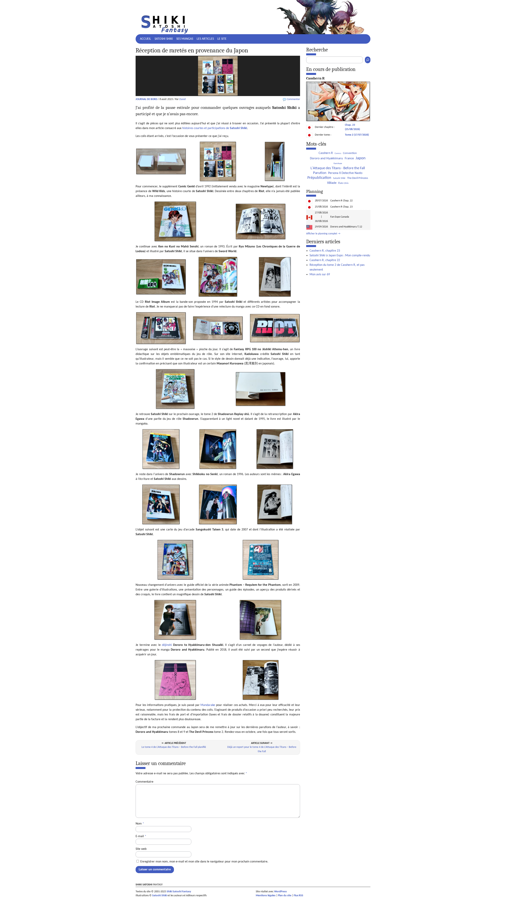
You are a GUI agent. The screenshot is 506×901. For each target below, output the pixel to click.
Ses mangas (184, 39)
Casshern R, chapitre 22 (325, 260)
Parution (319, 173)
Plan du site (284, 895)
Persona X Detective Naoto (345, 173)
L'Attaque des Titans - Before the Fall (338, 168)
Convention (350, 153)
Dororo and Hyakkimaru (326, 158)
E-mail (141, 836)
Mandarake (207, 705)
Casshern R (326, 153)
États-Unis (343, 183)
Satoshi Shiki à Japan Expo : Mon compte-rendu (340, 255)
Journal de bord (146, 99)
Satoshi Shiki (164, 39)
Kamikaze (338, 163)
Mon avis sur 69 (320, 274)
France (349, 158)
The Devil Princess (357, 178)
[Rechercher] (367, 60)
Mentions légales (266, 895)
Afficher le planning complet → (323, 233)
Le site (222, 39)
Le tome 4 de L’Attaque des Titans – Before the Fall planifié (174, 747)
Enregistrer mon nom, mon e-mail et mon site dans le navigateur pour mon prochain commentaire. (204, 861)
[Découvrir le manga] (338, 120)
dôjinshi (167, 645)
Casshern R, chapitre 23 (325, 250)
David (182, 99)
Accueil (145, 39)
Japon (360, 158)
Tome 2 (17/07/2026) (357, 134)
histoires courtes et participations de (214, 128)
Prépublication (319, 178)
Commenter (293, 99)
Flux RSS (298, 895)
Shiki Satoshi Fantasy (179, 891)
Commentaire (144, 781)
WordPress (280, 891)
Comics (338, 153)
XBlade (331, 183)
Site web (141, 849)
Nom (140, 823)
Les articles (205, 39)
